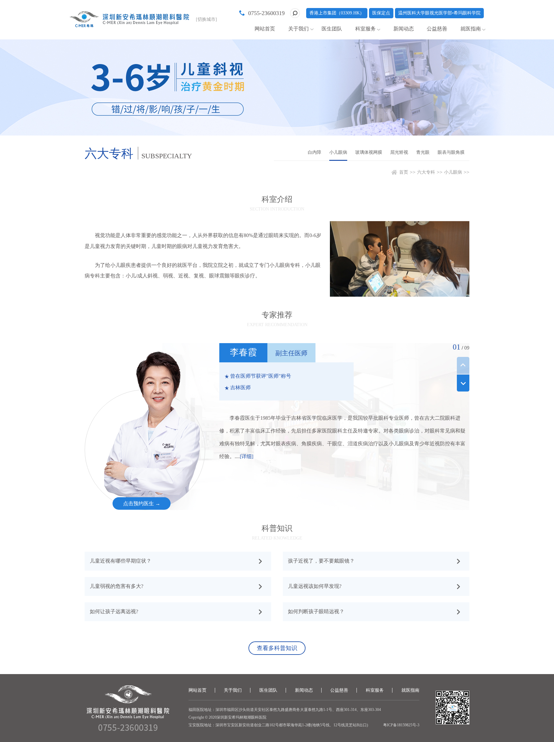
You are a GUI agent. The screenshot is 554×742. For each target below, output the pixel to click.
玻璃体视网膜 (368, 152)
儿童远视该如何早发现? (314, 586)
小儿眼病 (338, 152)
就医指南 (470, 28)
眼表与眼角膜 (451, 152)
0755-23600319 (266, 13)
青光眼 (423, 152)
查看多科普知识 (277, 648)
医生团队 (332, 28)
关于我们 (298, 28)
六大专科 (426, 172)
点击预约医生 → (141, 503)
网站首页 (265, 28)
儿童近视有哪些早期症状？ (120, 561)
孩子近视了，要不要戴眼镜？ (321, 561)
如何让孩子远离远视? (114, 611)
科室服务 (365, 28)
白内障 (314, 152)
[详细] (246, 456)
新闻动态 (403, 28)
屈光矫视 (399, 152)
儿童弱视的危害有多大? (116, 586)
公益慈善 (437, 28)
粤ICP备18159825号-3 (401, 725)
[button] (463, 383)
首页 (403, 172)
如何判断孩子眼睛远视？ (316, 611)
